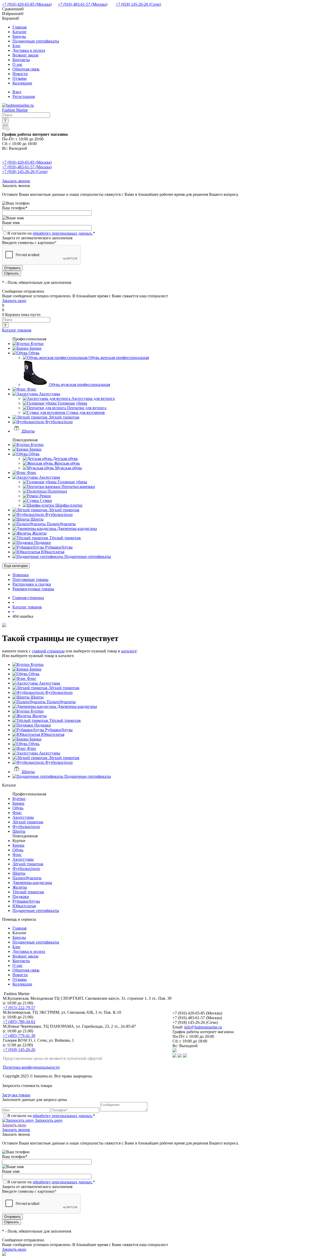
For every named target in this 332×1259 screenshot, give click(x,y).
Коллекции (22, 83)
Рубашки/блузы (58, 730)
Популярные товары (30, 579)
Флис (31, 678)
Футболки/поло (58, 692)
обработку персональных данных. (63, 233)
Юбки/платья (52, 734)
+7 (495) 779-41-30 (19, 1035)
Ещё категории (15, 566)
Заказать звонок (16, 181)
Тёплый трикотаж (64, 720)
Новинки (20, 575)
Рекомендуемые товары (33, 589)
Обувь (33, 674)
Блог (16, 46)
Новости (20, 73)
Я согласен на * (51, 1115)
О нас (17, 64)
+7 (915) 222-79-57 (19, 1007)
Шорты (37, 697)
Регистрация (23, 96)
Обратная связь (25, 69)
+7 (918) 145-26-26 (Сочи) (138, 4)
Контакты (21, 59)
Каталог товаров (16, 330)
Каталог (19, 32)
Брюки (35, 669)
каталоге (128, 651)
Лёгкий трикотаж (63, 688)
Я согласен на (51, 233)
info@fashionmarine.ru (203, 1027)
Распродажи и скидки (31, 584)
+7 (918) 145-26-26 (19, 1049)
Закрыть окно (14, 300)
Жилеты (39, 716)
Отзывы (19, 78)
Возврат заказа (25, 55)
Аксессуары (49, 683)
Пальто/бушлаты (61, 702)
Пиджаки (42, 725)
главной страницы (48, 651)
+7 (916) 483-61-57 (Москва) (82, 4)
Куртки (37, 664)
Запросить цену (48, 1120)
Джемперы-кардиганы (76, 706)
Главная (19, 27)
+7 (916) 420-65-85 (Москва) (27, 4)
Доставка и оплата (28, 50)
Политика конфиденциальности (31, 1067)
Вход (16, 92)
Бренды (19, 36)
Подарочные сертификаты (35, 41)
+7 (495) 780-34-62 (19, 1021)
